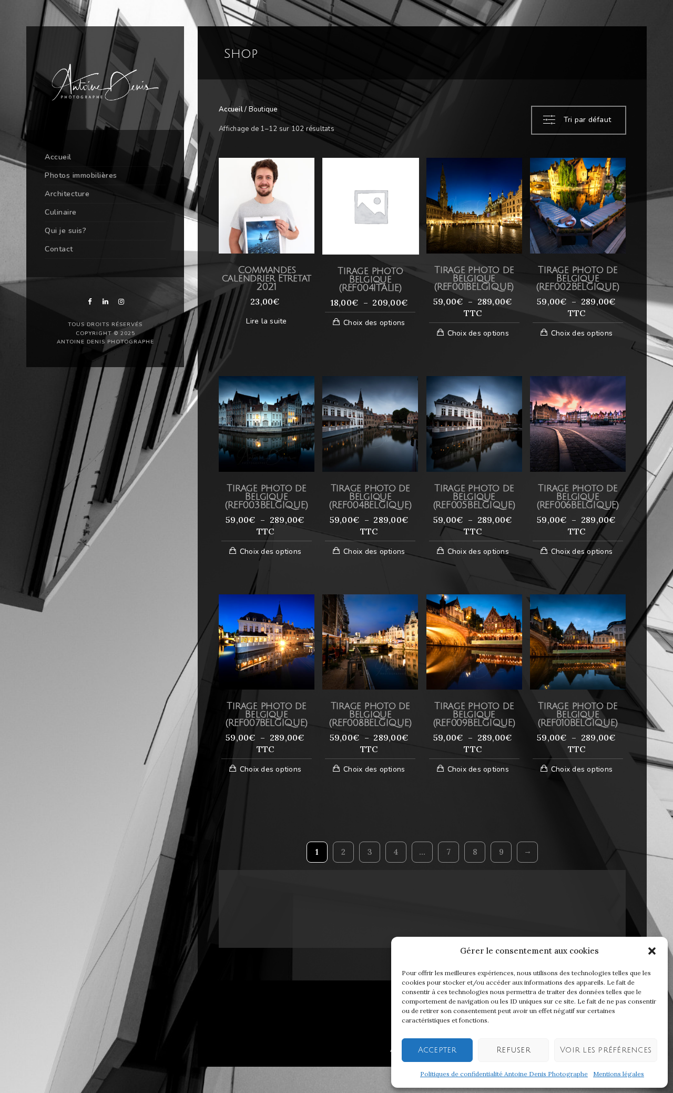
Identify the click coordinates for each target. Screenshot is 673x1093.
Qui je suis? (65, 231)
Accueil (58, 157)
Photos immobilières (81, 175)
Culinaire (61, 212)
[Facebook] (89, 301)
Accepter (437, 1050)
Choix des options (374, 323)
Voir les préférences (605, 1050)
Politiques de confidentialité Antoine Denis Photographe (504, 1074)
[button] (652, 951)
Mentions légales (618, 1074)
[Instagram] (121, 301)
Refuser (513, 1050)
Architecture (67, 194)
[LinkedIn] (105, 301)
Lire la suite (266, 321)
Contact (59, 249)
